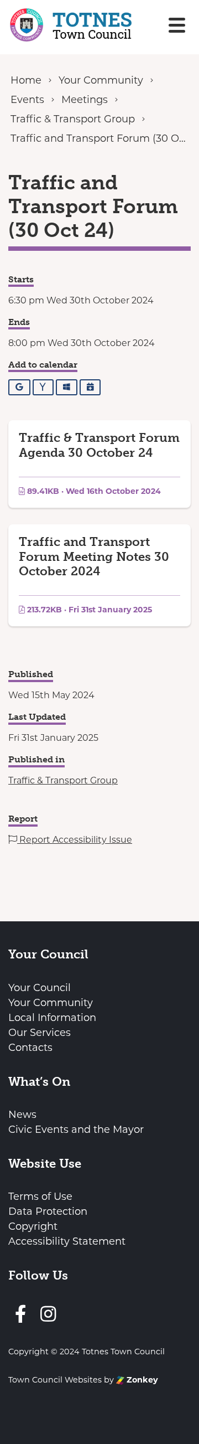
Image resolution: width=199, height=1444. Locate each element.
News (22, 1114)
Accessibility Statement (66, 1241)
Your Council (39, 988)
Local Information (52, 1018)
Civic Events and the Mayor (76, 1129)
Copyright (32, 1226)
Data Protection (47, 1211)
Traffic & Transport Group (63, 780)
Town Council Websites (55, 1380)
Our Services (39, 1033)
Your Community (50, 1003)
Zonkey (141, 1380)
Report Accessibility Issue (74, 839)
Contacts (30, 1047)
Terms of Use (40, 1196)
